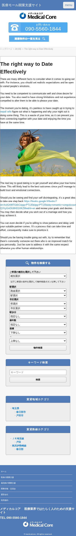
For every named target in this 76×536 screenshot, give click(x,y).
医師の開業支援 (7, 477)
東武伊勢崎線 (19, 445)
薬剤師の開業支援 (8, 483)
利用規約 (4, 500)
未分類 (18, 49)
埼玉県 (15, 408)
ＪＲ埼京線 (18, 438)
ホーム (3, 471)
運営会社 (4, 495)
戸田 (18, 442)
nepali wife (5, 111)
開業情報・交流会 (8, 489)
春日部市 (21, 412)
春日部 (19, 449)
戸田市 (19, 415)
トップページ (6, 49)
